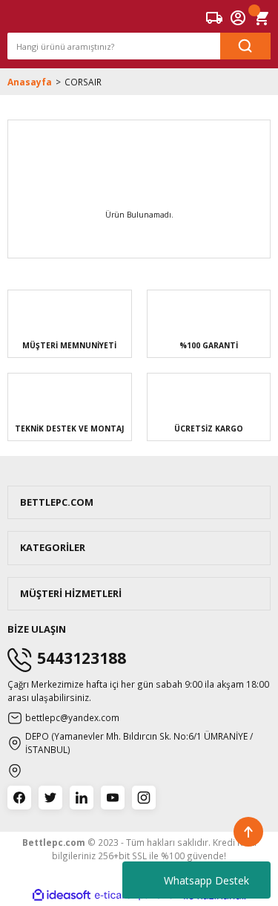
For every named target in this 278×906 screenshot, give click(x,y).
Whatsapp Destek (206, 880)
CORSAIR (83, 82)
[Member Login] (238, 18)
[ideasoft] (61, 895)
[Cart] (262, 18)
